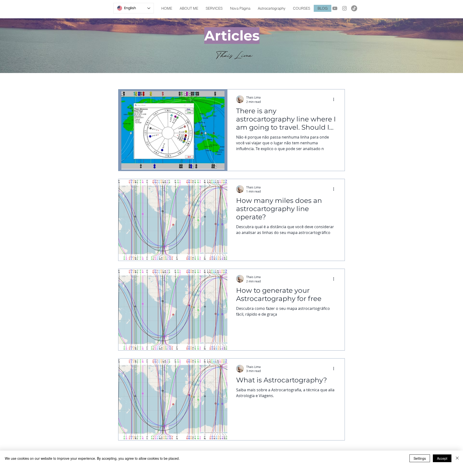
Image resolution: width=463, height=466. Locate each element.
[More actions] (335, 99)
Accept (442, 458)
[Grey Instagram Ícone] (344, 8)
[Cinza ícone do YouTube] (335, 8)
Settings (420, 458)
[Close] (457, 458)
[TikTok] (354, 8)
